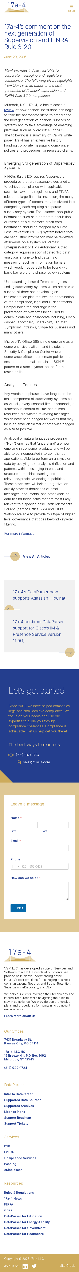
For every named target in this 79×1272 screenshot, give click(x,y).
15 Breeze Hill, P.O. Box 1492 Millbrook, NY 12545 (25, 1055)
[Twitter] (32, 1266)
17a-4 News (13, 1198)
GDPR (8, 1210)
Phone (15, 859)
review (9, 110)
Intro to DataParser (18, 1094)
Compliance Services (20, 1158)
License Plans (14, 1111)
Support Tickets (16, 1123)
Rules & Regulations (19, 1192)
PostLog (10, 1164)
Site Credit (67, 1265)
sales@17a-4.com (36, 762)
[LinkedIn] (23, 1266)
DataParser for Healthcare (24, 1234)
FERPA (8, 1204)
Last (44, 831)
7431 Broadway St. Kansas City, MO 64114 (21, 1041)
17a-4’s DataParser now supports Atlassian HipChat (39, 595)
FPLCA (9, 1152)
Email (16, 841)
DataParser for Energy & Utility (27, 1222)
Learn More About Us (20, 1016)
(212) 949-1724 (27, 755)
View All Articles (36, 556)
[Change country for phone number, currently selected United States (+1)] (16, 866)
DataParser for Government (25, 1228)
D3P (7, 1146)
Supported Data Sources (22, 1100)
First (13, 831)
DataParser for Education (23, 1216)
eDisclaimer (13, 1170)
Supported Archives (19, 1106)
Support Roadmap (17, 1117)
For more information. (20, 533)
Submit (18, 908)
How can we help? (25, 878)
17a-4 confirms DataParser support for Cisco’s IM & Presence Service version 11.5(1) (38, 631)
